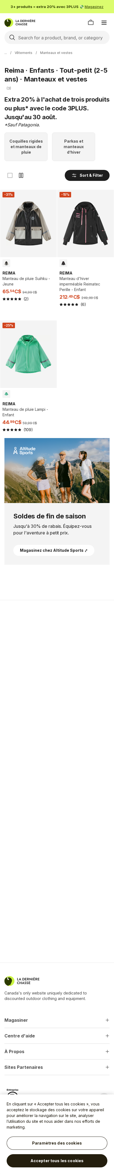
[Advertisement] (57, 665)
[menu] (104, 22)
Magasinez (94, 6)
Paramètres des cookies (57, 1143)
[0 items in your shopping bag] (90, 22)
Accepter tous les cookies (57, 1160)
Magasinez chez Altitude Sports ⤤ (54, 550)
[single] (9, 175)
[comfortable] (21, 175)
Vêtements (23, 53)
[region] (57, 1134)
